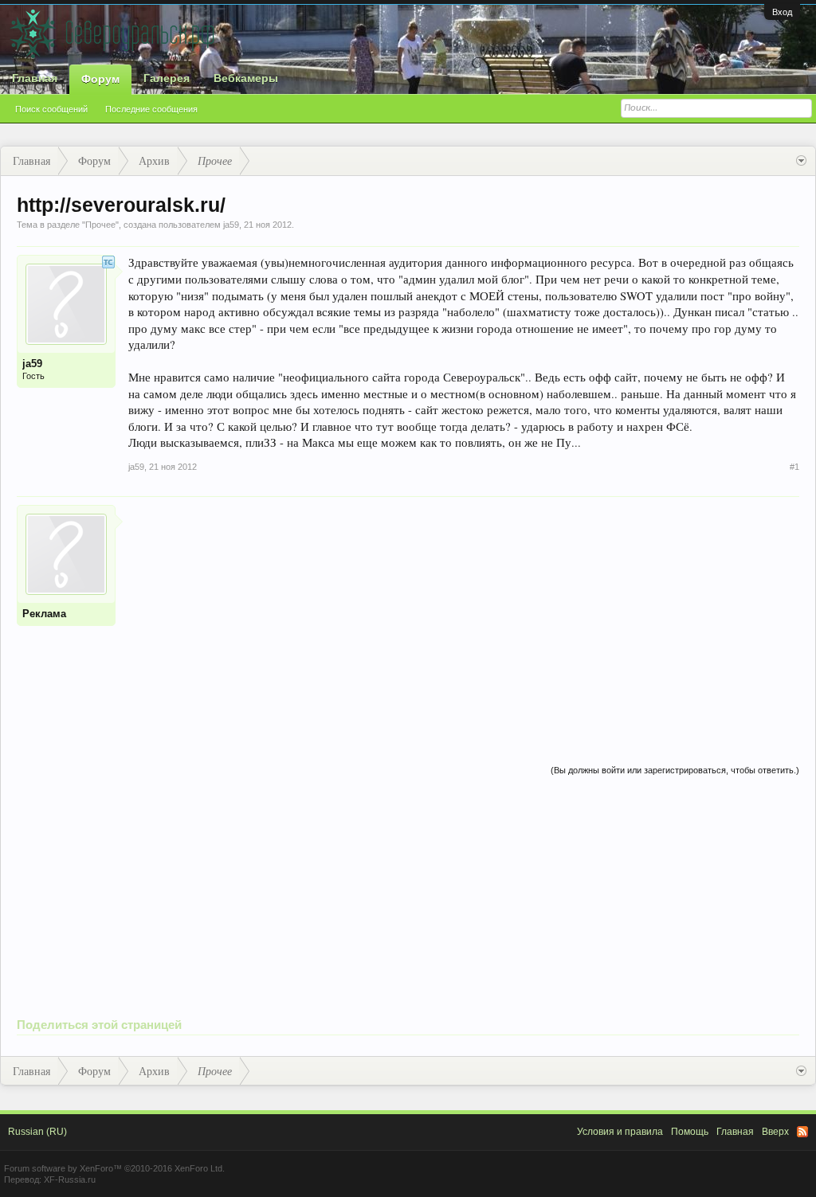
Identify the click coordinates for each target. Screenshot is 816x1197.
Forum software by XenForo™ (114, 1168)
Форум (100, 78)
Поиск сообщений (51, 109)
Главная (34, 78)
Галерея (166, 78)
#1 (794, 466)
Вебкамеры (246, 78)
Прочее (100, 224)
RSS (802, 1131)
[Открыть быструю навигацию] (801, 160)
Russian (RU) (37, 1131)
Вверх (775, 1131)
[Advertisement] (463, 616)
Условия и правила (620, 1131)
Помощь (689, 1131)
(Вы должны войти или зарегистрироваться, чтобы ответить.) (675, 770)
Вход (782, 12)
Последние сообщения (151, 109)
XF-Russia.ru (70, 1179)
